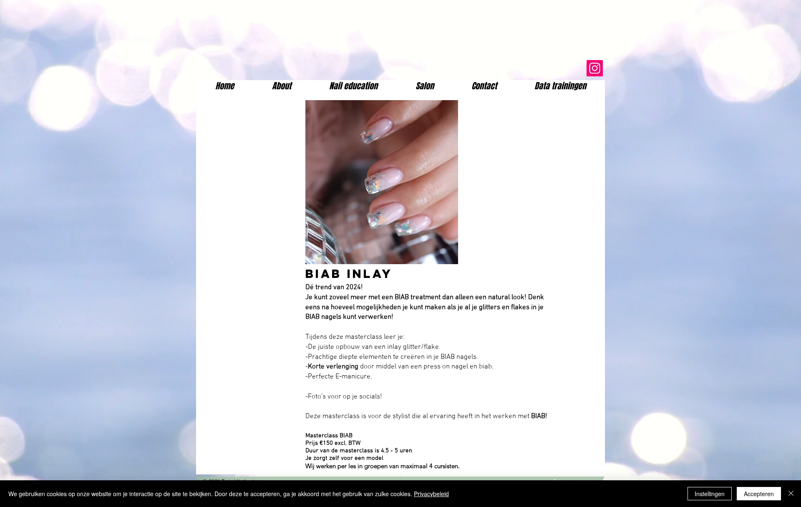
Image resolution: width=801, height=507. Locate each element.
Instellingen (710, 493)
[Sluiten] (791, 493)
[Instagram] (595, 68)
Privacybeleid (431, 493)
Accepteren (759, 493)
